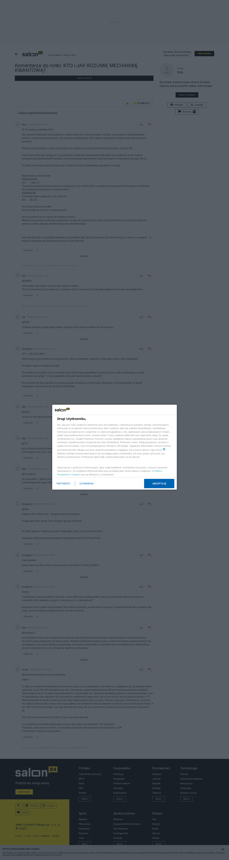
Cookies (76, 474)
